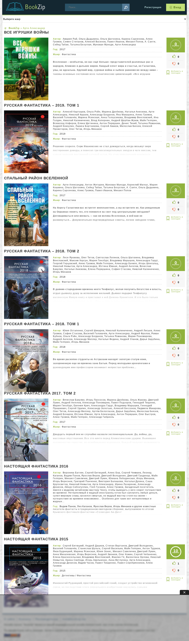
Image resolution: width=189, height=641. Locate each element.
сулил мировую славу (66, 495)
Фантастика (69, 54)
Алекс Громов (143, 114)
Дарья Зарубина (150, 339)
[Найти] (126, 7)
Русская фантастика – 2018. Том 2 (41, 251)
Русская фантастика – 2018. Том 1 (41, 324)
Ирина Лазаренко (125, 484)
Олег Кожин (126, 554)
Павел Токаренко (105, 563)
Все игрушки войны (26, 32)
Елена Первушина (99, 269)
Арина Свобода (74, 560)
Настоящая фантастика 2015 (36, 539)
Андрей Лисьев (143, 330)
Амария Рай (70, 39)
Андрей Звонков (107, 554)
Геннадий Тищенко (144, 402)
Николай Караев (79, 114)
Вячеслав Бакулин (74, 400)
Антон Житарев (94, 184)
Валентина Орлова (137, 557)
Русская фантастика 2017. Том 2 (40, 393)
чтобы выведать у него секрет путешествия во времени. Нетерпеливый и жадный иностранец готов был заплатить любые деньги (107, 491)
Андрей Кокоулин (63, 126)
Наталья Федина (108, 339)
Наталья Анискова (136, 111)
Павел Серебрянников (131, 563)
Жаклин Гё (118, 557)
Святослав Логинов (107, 257)
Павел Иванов (115, 41)
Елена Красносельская (67, 557)
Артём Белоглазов (103, 411)
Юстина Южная (108, 266)
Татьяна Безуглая (81, 44)
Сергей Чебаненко (145, 554)
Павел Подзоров (121, 402)
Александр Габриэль (101, 417)
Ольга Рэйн (93, 111)
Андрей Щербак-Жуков (125, 120)
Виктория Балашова (111, 481)
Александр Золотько (99, 408)
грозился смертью (91, 495)
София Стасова (121, 269)
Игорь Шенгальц (148, 263)
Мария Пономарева (140, 336)
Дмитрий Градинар (138, 475)
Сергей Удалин (77, 408)
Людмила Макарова (149, 408)
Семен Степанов (73, 41)
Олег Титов (75, 129)
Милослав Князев (130, 126)
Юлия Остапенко (73, 330)
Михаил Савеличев (76, 478)
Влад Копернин (100, 120)
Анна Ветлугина (118, 560)
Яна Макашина (125, 114)
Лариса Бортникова (87, 126)
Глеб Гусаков (97, 487)
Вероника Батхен (73, 472)
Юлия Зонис (104, 551)
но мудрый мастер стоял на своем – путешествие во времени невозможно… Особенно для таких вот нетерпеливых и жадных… (102, 498)
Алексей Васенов (95, 41)
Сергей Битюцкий (95, 472)
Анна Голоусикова (112, 117)
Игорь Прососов (96, 400)
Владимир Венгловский (138, 117)
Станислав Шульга (89, 548)
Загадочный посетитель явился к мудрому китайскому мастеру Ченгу (103, 488)
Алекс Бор (114, 472)
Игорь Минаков (93, 129)
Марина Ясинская (89, 117)
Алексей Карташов (74, 111)
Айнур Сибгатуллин (76, 487)
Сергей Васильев (112, 548)
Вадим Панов (72, 475)
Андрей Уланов (129, 339)
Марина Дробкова (112, 111)
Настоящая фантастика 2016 (36, 466)
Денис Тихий (129, 123)
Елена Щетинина (88, 123)
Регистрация (153, 7)
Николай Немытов (64, 266)
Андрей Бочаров (63, 414)
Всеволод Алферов (64, 123)
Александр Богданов (102, 114)
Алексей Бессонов (125, 408)
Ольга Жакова (138, 400)
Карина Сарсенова (133, 39)
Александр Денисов (65, 563)
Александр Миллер (85, 339)
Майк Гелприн (148, 120)
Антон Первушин (110, 123)
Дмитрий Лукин (98, 478)
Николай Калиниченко (76, 120)
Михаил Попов (134, 41)
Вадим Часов (86, 563)
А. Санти (150, 41)
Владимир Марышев (122, 260)
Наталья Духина (134, 481)
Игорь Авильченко (96, 560)
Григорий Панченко (85, 481)
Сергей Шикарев (94, 330)
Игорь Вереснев (62, 481)
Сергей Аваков (109, 126)
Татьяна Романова (149, 123)
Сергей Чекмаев (131, 472)
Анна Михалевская (64, 554)
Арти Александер (125, 44)
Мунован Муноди (103, 44)
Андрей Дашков (94, 545)
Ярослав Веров (90, 475)
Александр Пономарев (96, 402)
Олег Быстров (147, 414)
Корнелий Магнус (137, 184)
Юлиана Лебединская (122, 478)
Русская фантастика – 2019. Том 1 (41, 105)
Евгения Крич (82, 405)
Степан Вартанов (116, 545)
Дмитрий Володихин (113, 475)
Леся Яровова (71, 257)
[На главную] (30, 7)
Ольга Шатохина (110, 39)
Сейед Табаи (61, 44)
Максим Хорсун (79, 260)
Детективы (68, 517)
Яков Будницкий (62, 551)
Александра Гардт (147, 260)
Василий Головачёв (65, 117)
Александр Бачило (126, 263)
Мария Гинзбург (99, 260)
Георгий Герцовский (65, 263)
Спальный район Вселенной (36, 178)
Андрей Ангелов (128, 266)
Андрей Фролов (140, 333)
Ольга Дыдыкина (89, 39)
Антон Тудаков (151, 548)
